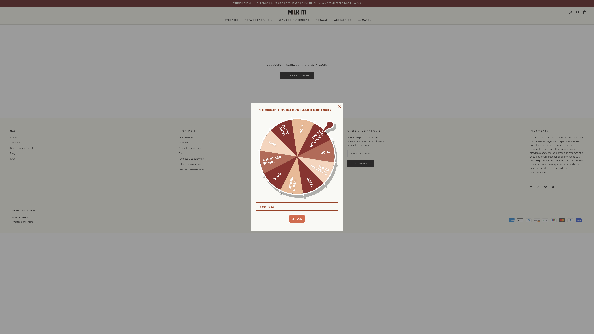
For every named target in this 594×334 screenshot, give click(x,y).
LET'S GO (297, 218)
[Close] (339, 106)
